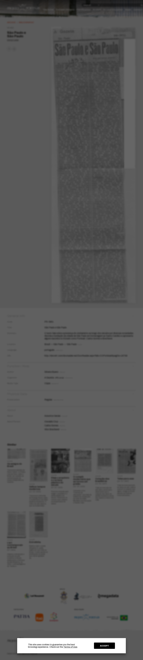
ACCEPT (104, 646)
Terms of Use (70, 647)
